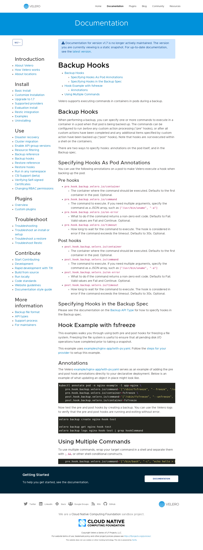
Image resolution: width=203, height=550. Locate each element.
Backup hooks (24, 158)
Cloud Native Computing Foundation (96, 514)
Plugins (132, 6)
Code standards (25, 281)
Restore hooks (25, 167)
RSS (99, 504)
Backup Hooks (74, 73)
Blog (144, 6)
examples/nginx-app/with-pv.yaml (107, 348)
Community (158, 6)
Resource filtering (27, 150)
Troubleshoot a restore (30, 238)
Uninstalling (23, 120)
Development (24, 264)
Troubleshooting (26, 226)
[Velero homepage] (32, 6)
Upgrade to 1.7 (25, 99)
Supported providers (29, 103)
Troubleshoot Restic (28, 243)
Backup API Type (122, 310)
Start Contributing (27, 259)
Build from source (27, 272)
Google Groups (81, 504)
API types (21, 316)
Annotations (79, 90)
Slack (63, 504)
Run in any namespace (30, 171)
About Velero (24, 65)
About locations (25, 74)
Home (98, 6)
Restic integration (27, 112)
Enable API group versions (33, 146)
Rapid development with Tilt (34, 268)
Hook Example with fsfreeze (84, 86)
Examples (21, 116)
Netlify (134, 540)
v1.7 (17, 43)
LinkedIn (48, 504)
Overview (21, 205)
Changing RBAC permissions (34, 188)
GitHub (112, 504)
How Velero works (27, 70)
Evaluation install (26, 108)
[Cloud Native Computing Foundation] (101, 522)
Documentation (115, 6)
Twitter (32, 504)
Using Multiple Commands (82, 94)
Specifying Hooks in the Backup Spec (96, 81)
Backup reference (27, 154)
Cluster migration (26, 141)
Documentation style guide (33, 289)
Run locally (22, 276)
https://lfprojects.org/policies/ (137, 536)
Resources (175, 6)
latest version (82, 51)
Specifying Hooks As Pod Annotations (97, 77)
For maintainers (25, 325)
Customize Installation (30, 95)
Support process (26, 320)
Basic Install (23, 90)
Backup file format (27, 312)
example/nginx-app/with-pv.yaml (96, 369)
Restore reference (27, 163)
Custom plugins (25, 209)
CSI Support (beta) (27, 175)
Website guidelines (28, 285)
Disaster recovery (27, 137)
